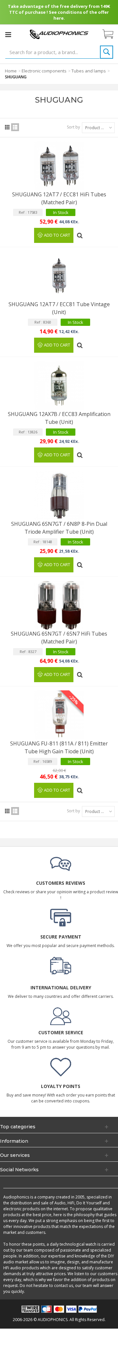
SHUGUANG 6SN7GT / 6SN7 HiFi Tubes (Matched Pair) (59, 637)
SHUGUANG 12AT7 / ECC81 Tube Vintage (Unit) (59, 308)
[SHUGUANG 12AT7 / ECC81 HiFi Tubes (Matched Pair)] (59, 165)
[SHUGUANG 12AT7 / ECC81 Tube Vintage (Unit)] (59, 275)
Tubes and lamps (88, 71)
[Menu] (8, 34)
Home (11, 71)
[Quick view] (80, 233)
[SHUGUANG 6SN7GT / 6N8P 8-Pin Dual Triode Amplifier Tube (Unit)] (59, 495)
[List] (15, 127)
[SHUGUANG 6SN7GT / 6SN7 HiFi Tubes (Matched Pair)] (59, 605)
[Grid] (7, 127)
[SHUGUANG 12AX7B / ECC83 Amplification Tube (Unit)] (59, 385)
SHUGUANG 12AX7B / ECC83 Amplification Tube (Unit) (59, 417)
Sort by (73, 127)
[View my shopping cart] (111, 34)
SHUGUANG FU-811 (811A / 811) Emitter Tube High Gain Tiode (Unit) (59, 747)
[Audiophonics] (59, 34)
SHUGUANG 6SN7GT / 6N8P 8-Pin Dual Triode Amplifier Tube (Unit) (59, 527)
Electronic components (44, 71)
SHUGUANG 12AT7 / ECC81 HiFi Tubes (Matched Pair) (59, 198)
